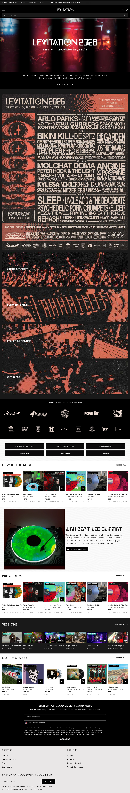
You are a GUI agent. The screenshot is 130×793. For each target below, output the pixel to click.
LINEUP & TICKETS (65, 84)
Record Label (74, 763)
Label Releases (105, 446)
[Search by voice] (124, 15)
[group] (65, 45)
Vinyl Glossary (75, 767)
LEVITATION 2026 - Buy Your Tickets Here (65, 3)
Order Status (9, 759)
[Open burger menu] (3, 9)
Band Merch (24, 453)
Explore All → (121, 624)
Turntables (65, 453)
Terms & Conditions (43, 786)
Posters (105, 453)
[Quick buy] (40, 488)
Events (70, 759)
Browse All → (122, 465)
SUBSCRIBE (65, 739)
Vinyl (70, 755)
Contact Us (7, 767)
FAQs (4, 763)
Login (5, 755)
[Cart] (126, 10)
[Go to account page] (123, 10)
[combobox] (65, 15)
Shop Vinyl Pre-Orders (65, 446)
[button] (126, 10)
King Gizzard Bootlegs (25, 446)
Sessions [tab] (10, 624)
